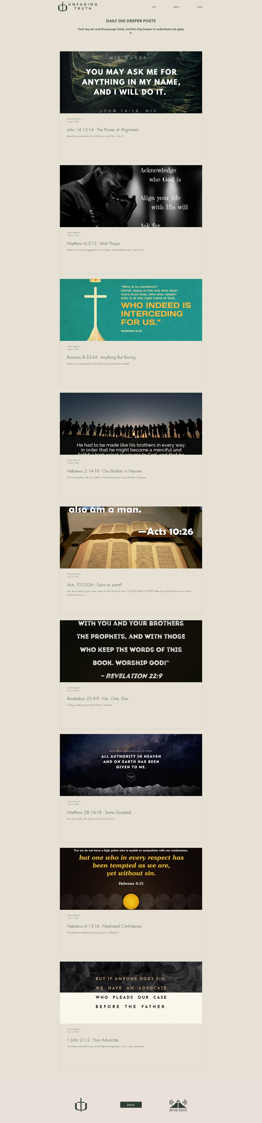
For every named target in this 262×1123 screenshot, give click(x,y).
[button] (192, 6)
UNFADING (83, 6)
